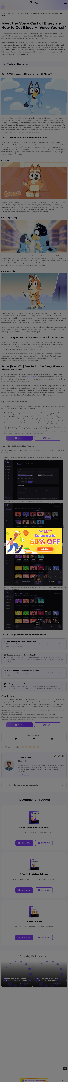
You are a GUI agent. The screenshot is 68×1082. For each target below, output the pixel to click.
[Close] (63, 526)
